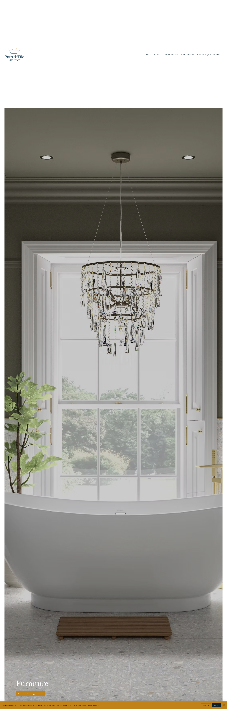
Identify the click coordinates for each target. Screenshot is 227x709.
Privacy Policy (93, 705)
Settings (206, 705)
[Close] (224, 705)
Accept (216, 705)
